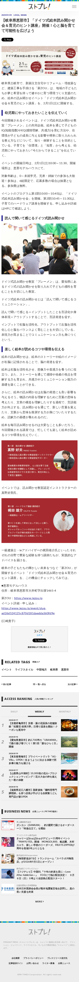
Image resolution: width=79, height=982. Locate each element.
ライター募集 (48, 963)
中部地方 (42, 669)
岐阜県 (54, 669)
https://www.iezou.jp (28, 598)
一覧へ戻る (40, 684)
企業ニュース (64, 963)
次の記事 (72, 684)
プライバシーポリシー (33, 958)
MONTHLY (65, 711)
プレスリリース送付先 (57, 958)
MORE (38, 901)
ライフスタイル (24, 669)
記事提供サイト (16, 963)
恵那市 (65, 669)
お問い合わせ (32, 963)
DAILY (14, 711)
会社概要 (16, 958)
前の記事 (7, 684)
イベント (6, 669)
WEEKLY (39, 711)
